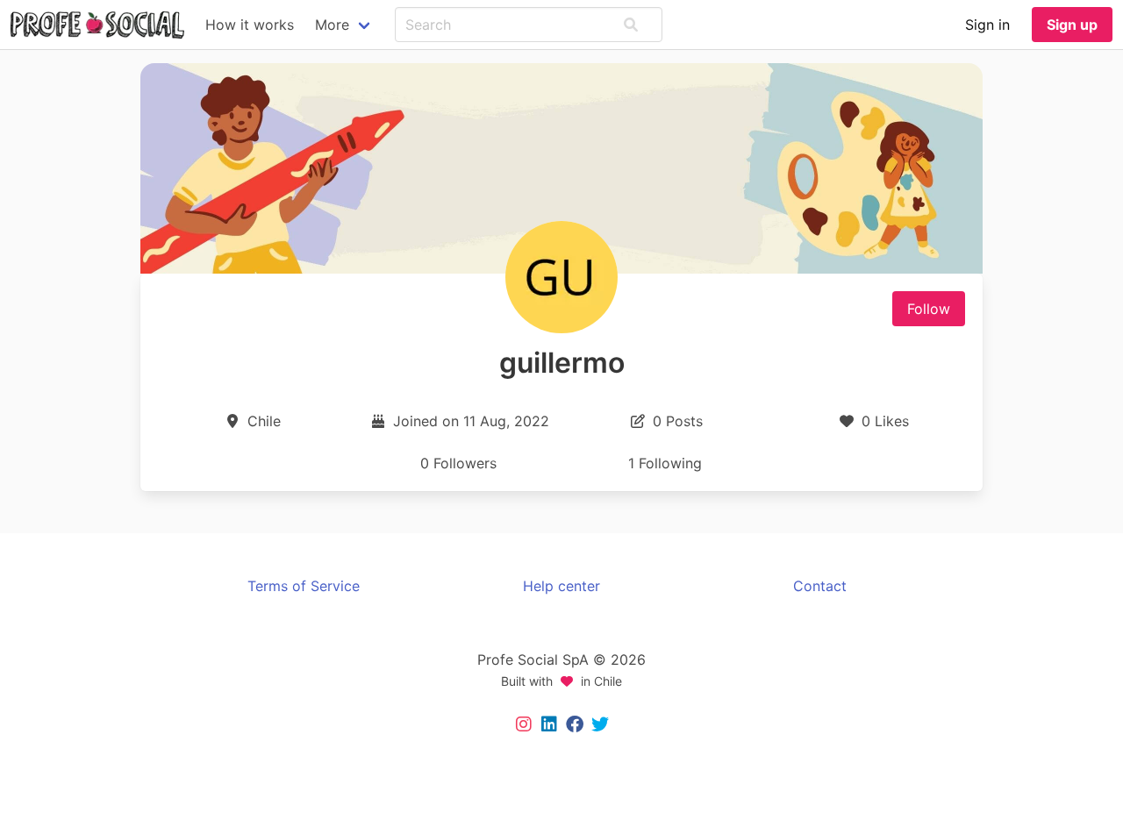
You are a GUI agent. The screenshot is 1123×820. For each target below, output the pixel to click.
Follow (928, 308)
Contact (820, 586)
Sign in (987, 24)
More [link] (332, 24)
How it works (249, 24)
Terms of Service (303, 586)
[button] (631, 25)
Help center (561, 586)
